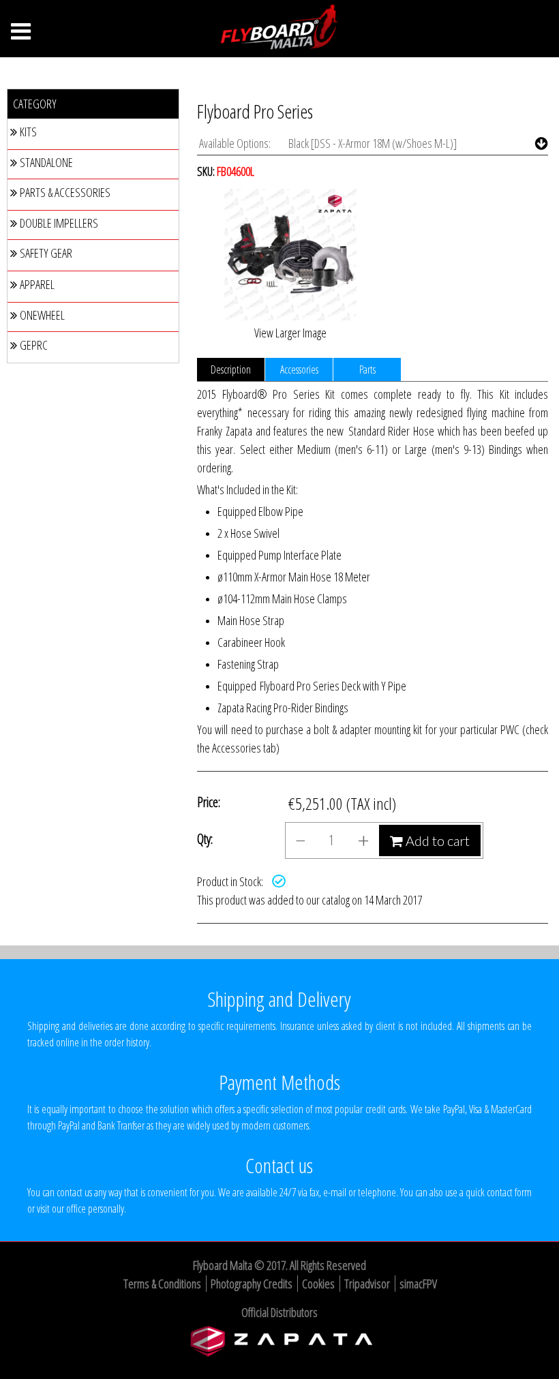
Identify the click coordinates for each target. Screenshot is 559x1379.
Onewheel (42, 315)
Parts (367, 369)
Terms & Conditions (162, 1283)
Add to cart (436, 840)
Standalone (46, 162)
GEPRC (34, 345)
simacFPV (418, 1283)
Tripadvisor (367, 1283)
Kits (28, 131)
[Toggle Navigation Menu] (21, 35)
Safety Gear (46, 253)
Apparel (37, 284)
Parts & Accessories (65, 192)
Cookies (318, 1283)
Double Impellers (59, 223)
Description (231, 369)
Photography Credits (251, 1283)
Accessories (299, 369)
